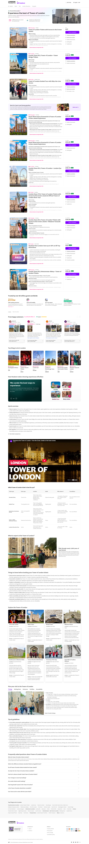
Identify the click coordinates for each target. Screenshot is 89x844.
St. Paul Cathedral (11, 809)
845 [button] (32, 192)
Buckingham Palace (62, 807)
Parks (48, 809)
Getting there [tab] (17, 689)
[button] (11, 328)
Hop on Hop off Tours (12, 812)
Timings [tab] (10, 689)
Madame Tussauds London (13, 807)
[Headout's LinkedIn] (71, 842)
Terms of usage (50, 832)
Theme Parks (53, 809)
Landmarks (38, 809)
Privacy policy (49, 830)
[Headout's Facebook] (77, 842)
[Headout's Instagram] (73, 842)
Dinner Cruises (31, 810)
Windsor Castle (47, 807)
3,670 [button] (32, 53)
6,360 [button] (32, 218)
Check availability (72, 32)
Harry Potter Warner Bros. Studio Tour (60, 805)
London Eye (33, 805)
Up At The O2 (54, 807)
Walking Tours (62, 810)
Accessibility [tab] (39, 689)
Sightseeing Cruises (22, 810)
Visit (20, 6)
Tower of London (40, 805)
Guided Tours (69, 810)
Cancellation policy (51, 834)
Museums (44, 809)
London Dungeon (20, 809)
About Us (62, 812)
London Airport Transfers (42, 812)
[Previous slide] (11, 37)
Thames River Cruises (12, 810)
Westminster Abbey (24, 807)
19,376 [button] (33, 114)
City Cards (69, 809)
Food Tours (26, 812)
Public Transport (52, 812)
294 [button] (32, 243)
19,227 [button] (33, 27)
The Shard (40, 807)
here (30, 261)
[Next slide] (25, 37)
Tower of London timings (50, 713)
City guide (34, 6)
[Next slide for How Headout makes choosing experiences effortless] (16, 398)
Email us (30, 830)
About (16, 6)
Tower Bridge (70, 807)
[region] (18, 37)
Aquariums (60, 809)
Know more (10, 306)
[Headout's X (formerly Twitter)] (79, 842)
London (9, 311)
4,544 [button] (33, 269)
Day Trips (20, 812)
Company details (50, 828)
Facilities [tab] (32, 689)
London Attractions (26, 6)
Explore (11, 6)
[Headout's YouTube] (75, 842)
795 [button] (32, 79)
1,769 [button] (32, 166)
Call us (30, 828)
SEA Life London (33, 807)
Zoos (65, 809)
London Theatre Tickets (25, 805)
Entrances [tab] (25, 689)
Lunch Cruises (38, 810)
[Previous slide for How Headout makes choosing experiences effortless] (11, 398)
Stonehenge (48, 805)
